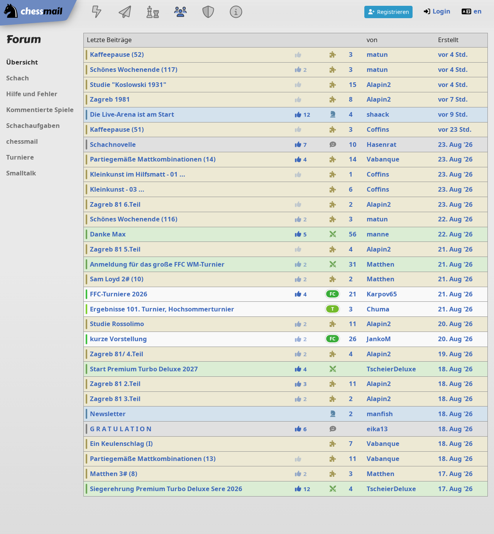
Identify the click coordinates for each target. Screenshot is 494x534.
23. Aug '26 (455, 144)
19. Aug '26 (455, 353)
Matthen (380, 264)
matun (377, 54)
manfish (380, 413)
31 (353, 264)
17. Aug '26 (455, 473)
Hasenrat (381, 144)
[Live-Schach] (97, 12)
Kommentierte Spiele (40, 109)
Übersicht (22, 62)
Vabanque (383, 159)
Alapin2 (379, 84)
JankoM (379, 338)
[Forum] (180, 12)
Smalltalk (21, 172)
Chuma (378, 308)
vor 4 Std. (453, 54)
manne (378, 234)
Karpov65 (382, 293)
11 (353, 323)
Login (441, 11)
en (478, 11)
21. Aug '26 (455, 249)
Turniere (20, 157)
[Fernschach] (125, 12)
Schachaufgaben (33, 125)
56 (353, 234)
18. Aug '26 (455, 368)
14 (353, 159)
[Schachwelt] (152, 12)
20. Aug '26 (455, 323)
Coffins (378, 129)
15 (353, 84)
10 (353, 144)
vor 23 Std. (455, 129)
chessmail (22, 141)
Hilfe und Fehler (32, 93)
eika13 (377, 428)
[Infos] (236, 12)
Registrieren (393, 11)
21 (353, 293)
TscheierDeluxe (391, 368)
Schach (17, 77)
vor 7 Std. (453, 99)
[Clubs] (208, 12)
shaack (378, 114)
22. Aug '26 (455, 218)
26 (353, 338)
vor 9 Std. (453, 114)
